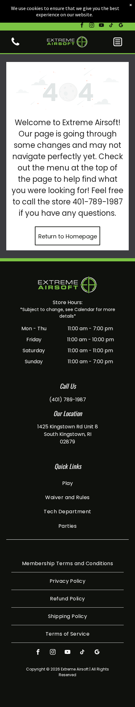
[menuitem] (67, 483)
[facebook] (82, 26)
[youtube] (101, 26)
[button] (117, 42)
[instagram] (91, 26)
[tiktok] (111, 26)
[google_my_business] (121, 26)
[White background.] (15, 45)
